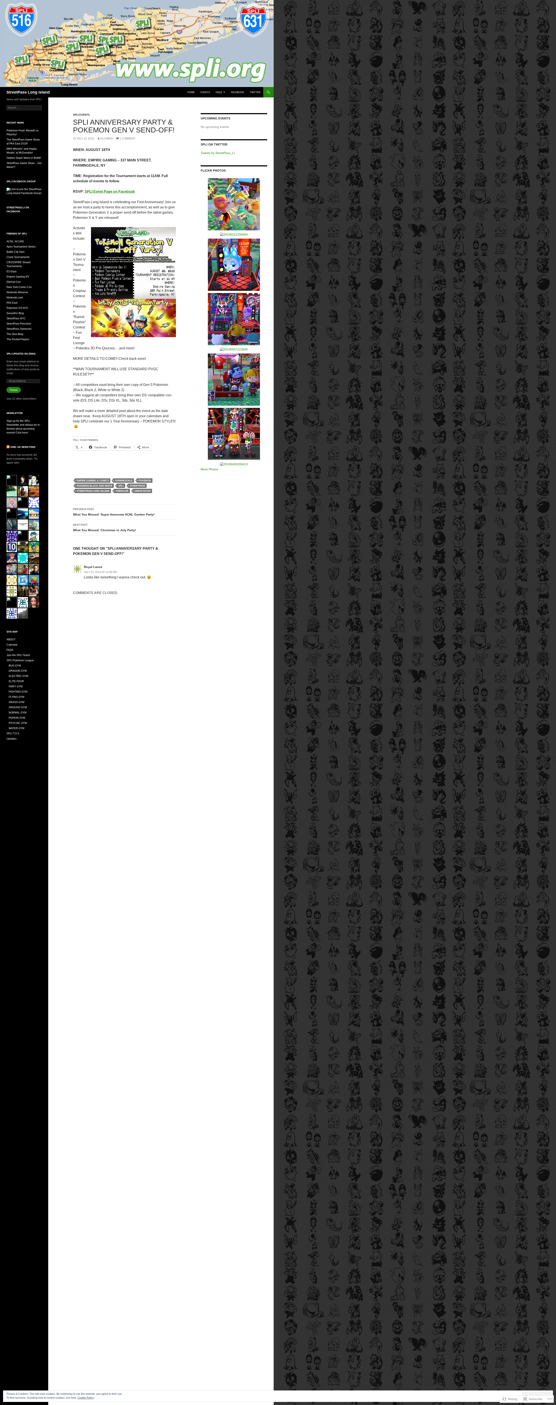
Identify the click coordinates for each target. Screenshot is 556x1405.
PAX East (12, 302)
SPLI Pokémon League (20, 660)
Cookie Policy (86, 1397)
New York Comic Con (19, 287)
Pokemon (145, 480)
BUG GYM (15, 665)
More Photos (209, 469)
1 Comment (127, 138)
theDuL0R (122, 491)
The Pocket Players (18, 339)
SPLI (121, 485)
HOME (191, 92)
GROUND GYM (18, 707)
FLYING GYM (16, 696)
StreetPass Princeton (19, 323)
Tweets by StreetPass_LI (218, 153)
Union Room (142, 491)
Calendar (12, 644)
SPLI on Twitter (214, 144)
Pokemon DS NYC (17, 308)
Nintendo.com (15, 297)
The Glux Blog (15, 334)
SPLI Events (81, 114)
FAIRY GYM (16, 686)
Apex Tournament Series (21, 246)
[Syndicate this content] (8, 447)
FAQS (219, 92)
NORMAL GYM (17, 712)
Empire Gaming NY (18, 276)
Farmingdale (123, 480)
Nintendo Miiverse (17, 292)
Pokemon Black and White (94, 485)
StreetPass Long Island (28, 92)
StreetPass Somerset (19, 328)
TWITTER (255, 92)
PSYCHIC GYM (18, 723)
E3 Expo (12, 271)
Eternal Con (14, 281)
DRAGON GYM (18, 670)
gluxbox (106, 138)
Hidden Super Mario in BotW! (24, 157)
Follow (14, 390)
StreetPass (137, 485)
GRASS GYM (16, 702)
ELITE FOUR (16, 681)
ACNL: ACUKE (15, 241)
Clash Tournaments (18, 257)
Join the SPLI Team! (18, 655)
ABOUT (11, 639)
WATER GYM (16, 728)
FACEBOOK (237, 92)
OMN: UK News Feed (22, 447)
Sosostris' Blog (15, 313)
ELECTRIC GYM (18, 676)
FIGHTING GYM (18, 691)
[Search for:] (24, 107)
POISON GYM (17, 717)
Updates (12, 738)
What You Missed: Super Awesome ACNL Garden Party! (114, 512)
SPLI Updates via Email (21, 353)
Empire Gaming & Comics (93, 480)
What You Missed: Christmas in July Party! (104, 527)
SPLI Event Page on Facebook (110, 191)
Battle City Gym (16, 251)
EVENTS (205, 92)
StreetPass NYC (16, 318)
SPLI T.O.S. (13, 733)
